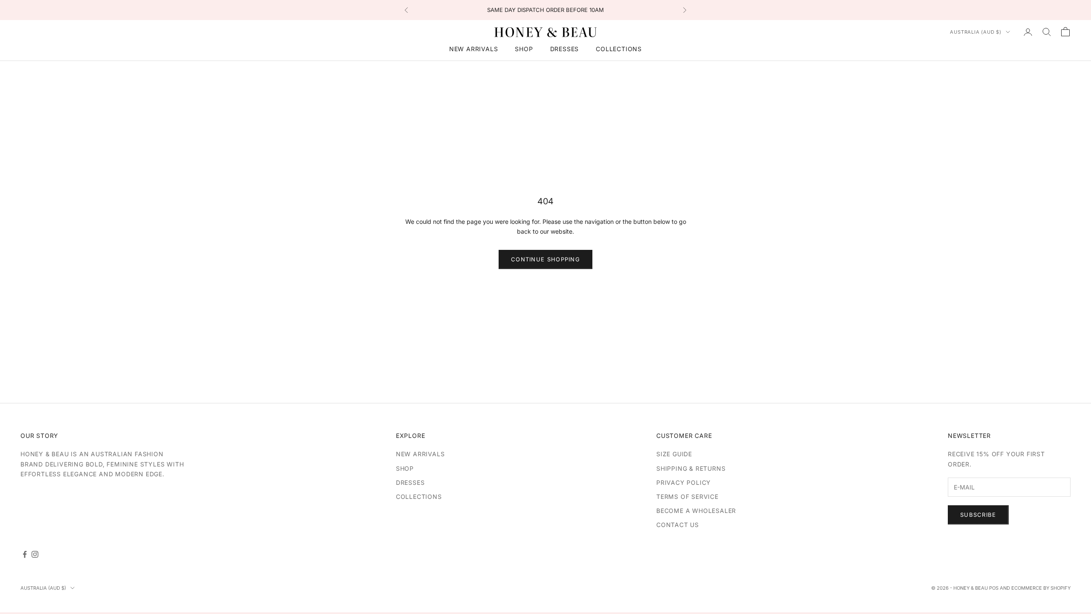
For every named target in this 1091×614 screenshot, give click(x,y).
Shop (524, 48)
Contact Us (677, 524)
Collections (619, 48)
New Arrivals (473, 48)
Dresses (564, 48)
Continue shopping (545, 259)
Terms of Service (687, 496)
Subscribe (978, 514)
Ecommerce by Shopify (1041, 588)
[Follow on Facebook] (24, 554)
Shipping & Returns (690, 468)
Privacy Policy (683, 482)
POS (994, 588)
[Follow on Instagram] (35, 554)
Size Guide (674, 454)
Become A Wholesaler (696, 510)
